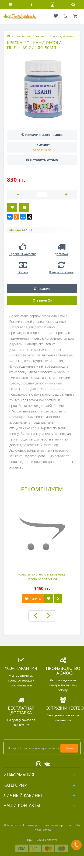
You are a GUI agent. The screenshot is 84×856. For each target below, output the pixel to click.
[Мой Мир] (23, 217)
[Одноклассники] (16, 217)
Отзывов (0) (42, 300)
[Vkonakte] (46, 763)
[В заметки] (48, 598)
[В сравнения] (58, 598)
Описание (42, 288)
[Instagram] (37, 763)
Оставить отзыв (44, 160)
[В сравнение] (24, 207)
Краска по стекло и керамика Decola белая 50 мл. (42, 576)
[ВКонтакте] (10, 217)
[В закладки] (12, 207)
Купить (34, 598)
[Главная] (8, 36)
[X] (29, 217)
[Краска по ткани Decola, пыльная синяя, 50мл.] (42, 90)
